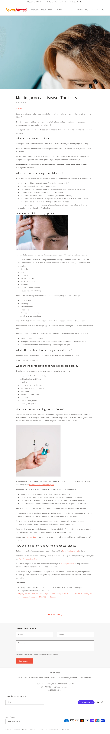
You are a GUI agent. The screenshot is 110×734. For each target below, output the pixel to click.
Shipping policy (64, 729)
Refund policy (33, 729)
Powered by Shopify (21, 729)
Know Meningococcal (70, 551)
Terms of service (53, 729)
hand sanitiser (31, 537)
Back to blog (56, 614)
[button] (93, 9)
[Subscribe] (41, 702)
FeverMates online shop (28, 559)
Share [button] (20, 108)
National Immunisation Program (41, 484)
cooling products (67, 564)
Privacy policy (43, 729)
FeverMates (13, 729)
